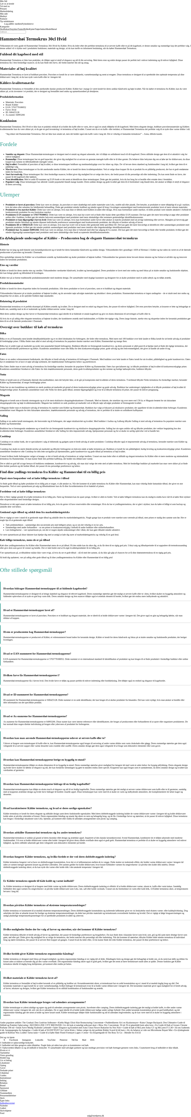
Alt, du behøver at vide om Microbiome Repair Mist (149, 1030)
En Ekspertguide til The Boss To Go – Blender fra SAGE (115, 1032)
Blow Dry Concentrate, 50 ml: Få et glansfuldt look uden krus (126, 1025)
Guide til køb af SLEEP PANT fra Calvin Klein (53, 1030)
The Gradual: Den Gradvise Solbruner (39, 1022)
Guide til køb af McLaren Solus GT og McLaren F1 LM (148, 1027)
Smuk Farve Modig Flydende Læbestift (33, 1027)
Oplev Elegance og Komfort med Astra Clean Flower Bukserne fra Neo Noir (87, 1027)
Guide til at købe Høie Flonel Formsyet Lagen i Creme (64, 1032)
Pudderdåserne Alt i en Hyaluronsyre (121, 1022)
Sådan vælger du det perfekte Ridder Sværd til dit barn (101, 1030)
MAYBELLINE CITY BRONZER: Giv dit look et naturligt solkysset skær (63, 1025)
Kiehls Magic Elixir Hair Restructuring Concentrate (80, 1022)
